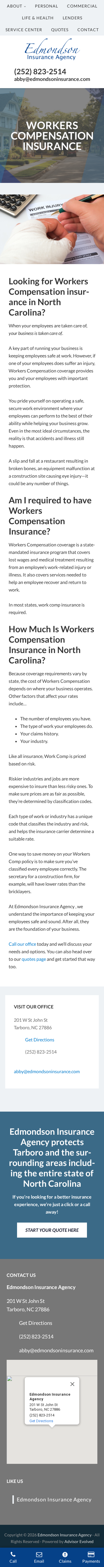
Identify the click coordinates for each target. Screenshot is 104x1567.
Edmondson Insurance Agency (54, 1499)
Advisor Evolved (79, 1541)
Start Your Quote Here (52, 1230)
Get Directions (39, 1039)
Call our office (22, 944)
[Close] (72, 1384)
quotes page (34, 959)
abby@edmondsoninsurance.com (47, 1071)
